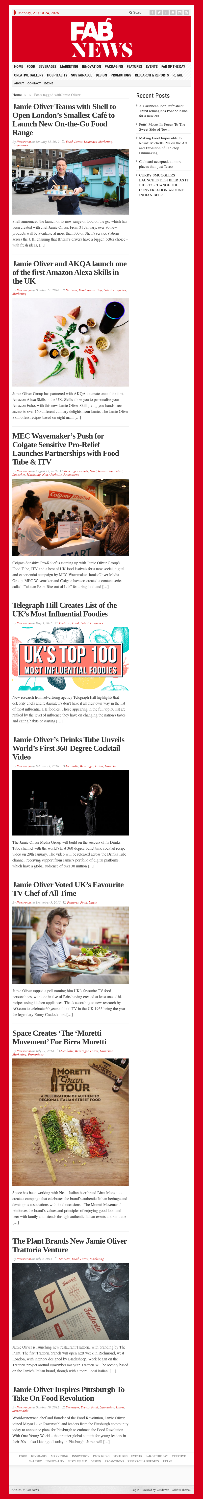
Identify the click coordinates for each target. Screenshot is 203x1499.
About (19, 83)
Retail (178, 75)
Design (101, 75)
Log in (135, 1490)
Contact (34, 83)
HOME (18, 66)
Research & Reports (152, 75)
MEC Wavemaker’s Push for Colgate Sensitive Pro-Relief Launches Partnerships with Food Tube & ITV (65, 448)
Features (134, 66)
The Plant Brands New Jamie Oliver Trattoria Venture (69, 1245)
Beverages (47, 66)
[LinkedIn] (166, 12)
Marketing (69, 66)
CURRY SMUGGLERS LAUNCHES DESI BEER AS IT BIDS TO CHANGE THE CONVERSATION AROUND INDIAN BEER (163, 184)
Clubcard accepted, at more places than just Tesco (160, 164)
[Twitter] (159, 12)
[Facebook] (152, 12)
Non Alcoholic (52, 474)
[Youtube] (173, 12)
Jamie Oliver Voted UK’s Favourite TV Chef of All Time (68, 889)
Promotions (121, 75)
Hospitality (57, 75)
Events (152, 66)
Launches (90, 141)
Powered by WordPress (155, 1490)
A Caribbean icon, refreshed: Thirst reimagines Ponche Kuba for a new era (163, 110)
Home (17, 94)
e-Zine (48, 83)
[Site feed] (187, 12)
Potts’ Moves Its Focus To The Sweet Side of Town (162, 127)
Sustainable (81, 75)
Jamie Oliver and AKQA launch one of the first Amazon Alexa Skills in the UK (69, 272)
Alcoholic (71, 766)
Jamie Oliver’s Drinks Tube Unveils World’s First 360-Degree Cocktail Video (68, 748)
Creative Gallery (28, 75)
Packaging (114, 66)
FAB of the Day (173, 66)
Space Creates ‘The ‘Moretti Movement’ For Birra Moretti (59, 1037)
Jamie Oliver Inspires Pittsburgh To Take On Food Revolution (68, 1393)
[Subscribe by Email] (180, 12)
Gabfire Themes (181, 1490)
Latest (78, 141)
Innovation (91, 66)
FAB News (31, 1490)
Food (31, 66)
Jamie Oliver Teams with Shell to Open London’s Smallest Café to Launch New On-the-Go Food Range (64, 119)
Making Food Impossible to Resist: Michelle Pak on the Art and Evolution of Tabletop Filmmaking (163, 145)
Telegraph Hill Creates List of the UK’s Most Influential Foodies (64, 609)
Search (137, 12)
